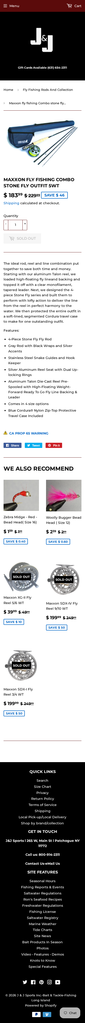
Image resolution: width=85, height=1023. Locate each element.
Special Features (43, 967)
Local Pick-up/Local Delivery (42, 817)
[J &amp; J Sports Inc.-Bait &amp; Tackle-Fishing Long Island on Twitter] (25, 983)
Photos (43, 948)
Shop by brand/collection (42, 823)
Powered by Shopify (40, 1005)
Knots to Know (42, 960)
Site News (42, 936)
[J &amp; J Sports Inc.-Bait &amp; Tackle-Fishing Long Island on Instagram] (49, 983)
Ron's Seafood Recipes (42, 899)
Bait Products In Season (42, 942)
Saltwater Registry (42, 918)
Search (42, 780)
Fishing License (42, 912)
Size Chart (42, 787)
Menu (14, 6)
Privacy (42, 793)
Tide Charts (42, 930)
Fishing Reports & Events (42, 887)
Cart (77, 6)
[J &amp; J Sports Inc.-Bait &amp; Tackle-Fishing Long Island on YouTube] (57, 983)
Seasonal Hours (42, 881)
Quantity (11, 216)
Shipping (11, 203)
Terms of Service (43, 805)
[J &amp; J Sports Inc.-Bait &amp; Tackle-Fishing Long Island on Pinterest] (41, 983)
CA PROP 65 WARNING (27, 433)
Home (8, 90)
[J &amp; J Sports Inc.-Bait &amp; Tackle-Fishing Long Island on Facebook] (33, 983)
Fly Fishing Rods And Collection (48, 90)
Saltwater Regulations (42, 893)
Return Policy (42, 799)
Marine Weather (42, 924)
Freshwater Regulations (42, 905)
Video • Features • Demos (42, 954)
